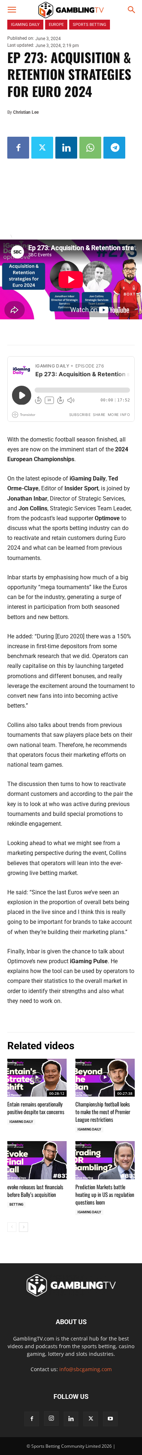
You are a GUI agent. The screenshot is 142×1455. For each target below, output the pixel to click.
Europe (56, 24)
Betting (16, 1204)
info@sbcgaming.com (85, 1369)
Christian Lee (26, 112)
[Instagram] (51, 1418)
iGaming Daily (21, 1122)
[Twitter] (42, 148)
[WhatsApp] (90, 148)
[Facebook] (18, 148)
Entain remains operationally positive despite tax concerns (35, 1108)
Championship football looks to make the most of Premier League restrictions (102, 1111)
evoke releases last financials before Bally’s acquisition (35, 1190)
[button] (11, 10)
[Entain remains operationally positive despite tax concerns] (37, 1078)
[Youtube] (110, 1419)
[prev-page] (11, 1227)
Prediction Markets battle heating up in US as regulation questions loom (104, 1194)
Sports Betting (89, 24)
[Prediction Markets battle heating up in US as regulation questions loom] (105, 1160)
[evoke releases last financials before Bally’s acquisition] (37, 1160)
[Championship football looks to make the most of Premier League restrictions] (105, 1078)
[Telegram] (114, 148)
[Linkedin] (66, 148)
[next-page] (23, 1227)
